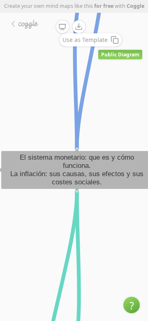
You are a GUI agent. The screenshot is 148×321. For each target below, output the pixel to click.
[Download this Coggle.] (79, 26)
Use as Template (85, 40)
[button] (131, 305)
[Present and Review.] (62, 27)
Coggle (135, 5)
